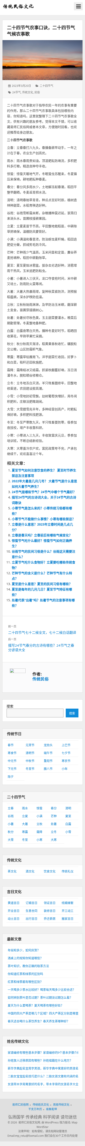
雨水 (25, 808)
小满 (39, 816)
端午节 (48, 753)
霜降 (39, 832)
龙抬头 (48, 745)
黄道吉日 (13, 903)
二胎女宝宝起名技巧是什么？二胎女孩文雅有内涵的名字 (44, 1076)
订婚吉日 (31, 903)
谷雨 (11, 816)
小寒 (39, 840)
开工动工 (67, 911)
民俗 (37, 92)
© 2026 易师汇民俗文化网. (24, 1122)
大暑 (25, 824)
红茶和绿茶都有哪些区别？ (25, 982)
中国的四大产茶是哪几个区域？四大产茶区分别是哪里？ (44, 1013)
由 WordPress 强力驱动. (56, 1122)
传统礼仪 (67, 871)
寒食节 (12, 753)
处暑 (54, 824)
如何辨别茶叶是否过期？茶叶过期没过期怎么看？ (40, 997)
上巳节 (66, 745)
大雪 (11, 840)
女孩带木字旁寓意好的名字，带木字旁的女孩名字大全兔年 (46, 1084)
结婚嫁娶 (67, 903)
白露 (68, 824)
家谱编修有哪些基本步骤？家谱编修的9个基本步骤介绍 (44, 1052)
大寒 (54, 840)
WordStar (42, 1127)
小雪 (68, 832)
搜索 (10, 706)
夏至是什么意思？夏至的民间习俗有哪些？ (42, 584)
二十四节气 (46, 86)
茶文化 (12, 871)
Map (74, 1122)
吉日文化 (14, 891)
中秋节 (30, 761)
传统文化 (27, 92)
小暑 (11, 824)
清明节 (30, 753)
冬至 (25, 840)
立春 (11, 808)
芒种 (54, 816)
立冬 (54, 832)
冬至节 (30, 769)
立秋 (39, 824)
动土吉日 (13, 918)
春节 (11, 745)
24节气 (16, 92)
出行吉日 (31, 918)
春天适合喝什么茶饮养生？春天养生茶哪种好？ (39, 1021)
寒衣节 (66, 761)
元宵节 (30, 745)
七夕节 (66, 753)
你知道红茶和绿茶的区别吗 (25, 974)
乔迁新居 (50, 918)
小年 (65, 769)
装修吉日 (50, 911)
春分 (54, 808)
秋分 (11, 832)
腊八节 (48, 769)
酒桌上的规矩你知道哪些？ (25, 958)
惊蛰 (39, 808)
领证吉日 (50, 903)
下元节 (12, 769)
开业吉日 (13, 911)
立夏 (25, 816)
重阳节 (48, 761)
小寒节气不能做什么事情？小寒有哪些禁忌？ (43, 519)
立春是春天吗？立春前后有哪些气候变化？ (42, 535)
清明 (68, 808)
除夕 (11, 776)
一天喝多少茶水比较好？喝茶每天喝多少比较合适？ (41, 990)
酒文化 (30, 871)
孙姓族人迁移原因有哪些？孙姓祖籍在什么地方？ (40, 1060)
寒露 (25, 832)
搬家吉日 (67, 918)
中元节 (12, 761)
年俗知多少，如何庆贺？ (24, 950)
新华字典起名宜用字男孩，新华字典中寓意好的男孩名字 (44, 1068)
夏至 (68, 816)
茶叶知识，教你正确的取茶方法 (28, 966)
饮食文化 (50, 871)
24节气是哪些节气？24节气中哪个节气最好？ (44, 492)
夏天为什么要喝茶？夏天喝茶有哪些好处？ (36, 1005)
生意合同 (31, 911)
